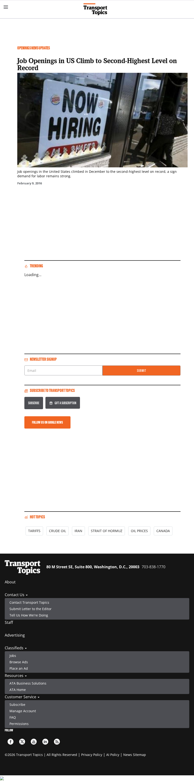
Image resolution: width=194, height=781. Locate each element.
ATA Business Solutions (27, 683)
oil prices (139, 531)
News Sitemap (134, 754)
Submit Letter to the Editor (30, 609)
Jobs (12, 655)
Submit (141, 370)
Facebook (10, 742)
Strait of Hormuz (106, 531)
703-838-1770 (153, 566)
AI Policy (112, 754)
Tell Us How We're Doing (28, 615)
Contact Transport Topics (29, 602)
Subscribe (33, 403)
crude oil (57, 531)
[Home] (97, 9)
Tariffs (34, 531)
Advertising (15, 635)
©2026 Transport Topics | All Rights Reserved (41, 754)
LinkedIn (45, 742)
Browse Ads (18, 662)
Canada (163, 531)
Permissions (19, 723)
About (10, 582)
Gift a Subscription (65, 403)
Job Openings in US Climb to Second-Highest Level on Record (97, 64)
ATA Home (17, 689)
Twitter (22, 742)
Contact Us (15, 594)
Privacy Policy (91, 754)
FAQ (12, 717)
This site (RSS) (57, 742)
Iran (78, 531)
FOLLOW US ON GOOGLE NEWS (47, 422)
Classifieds (14, 648)
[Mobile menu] (6, 7)
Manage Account (22, 711)
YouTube (34, 742)
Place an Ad (18, 668)
